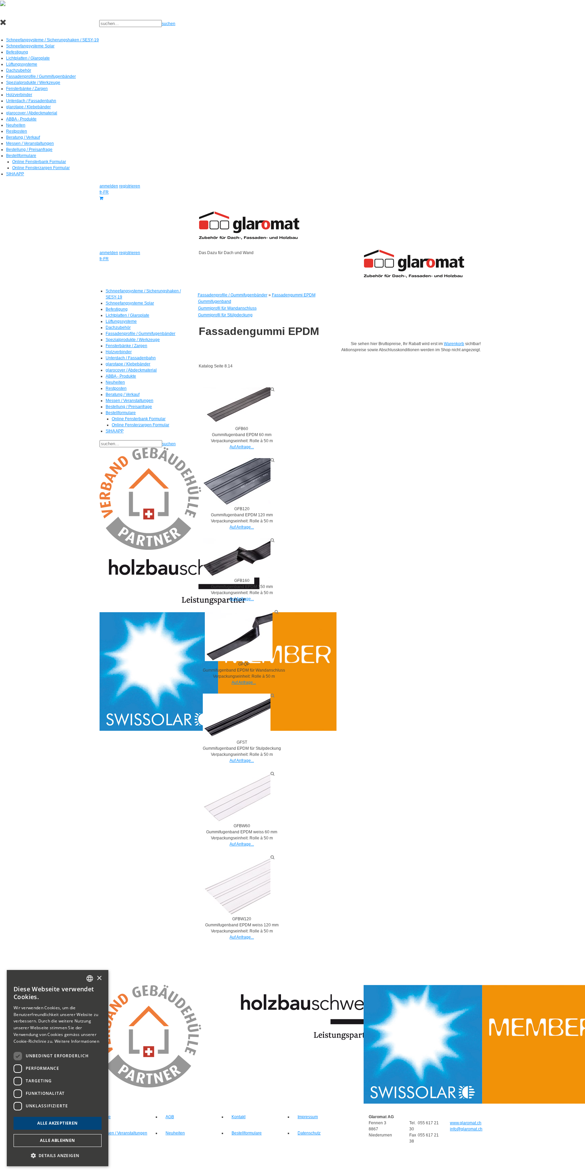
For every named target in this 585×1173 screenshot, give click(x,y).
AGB (170, 1116)
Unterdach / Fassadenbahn (31, 100)
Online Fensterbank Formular (39, 161)
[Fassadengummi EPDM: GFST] (236, 716)
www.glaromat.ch (465, 1123)
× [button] (99, 978)
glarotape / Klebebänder (28, 107)
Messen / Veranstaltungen (30, 143)
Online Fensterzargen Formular (41, 167)
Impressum (308, 1116)
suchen (168, 23)
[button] (58, 1155)
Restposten (16, 131)
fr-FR (104, 192)
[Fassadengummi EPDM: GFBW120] (236, 885)
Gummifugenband (214, 301)
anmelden (109, 186)
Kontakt (238, 1116)
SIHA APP (15, 174)
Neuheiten (15, 125)
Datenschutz (309, 1133)
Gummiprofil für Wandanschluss (227, 308)
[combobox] (89, 978)
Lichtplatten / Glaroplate (28, 58)
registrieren (129, 186)
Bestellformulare (21, 155)
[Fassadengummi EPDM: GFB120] (236, 481)
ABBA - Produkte (21, 119)
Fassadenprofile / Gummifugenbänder (41, 76)
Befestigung (17, 52)
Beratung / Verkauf (23, 137)
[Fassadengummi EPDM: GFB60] (236, 406)
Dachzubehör (18, 70)
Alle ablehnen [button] (57, 1140)
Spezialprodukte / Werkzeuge (33, 82)
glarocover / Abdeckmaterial (31, 113)
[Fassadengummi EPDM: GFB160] (236, 557)
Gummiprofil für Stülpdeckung (225, 315)
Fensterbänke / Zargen (27, 88)
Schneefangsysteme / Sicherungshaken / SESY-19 (52, 40)
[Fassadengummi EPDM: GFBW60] (236, 797)
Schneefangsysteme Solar (30, 46)
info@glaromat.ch (466, 1129)
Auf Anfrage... (242, 447)
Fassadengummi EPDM (294, 295)
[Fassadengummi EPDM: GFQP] (239, 635)
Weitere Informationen (77, 1041)
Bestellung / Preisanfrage (29, 149)
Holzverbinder (19, 94)
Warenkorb (454, 343)
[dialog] (57, 1068)
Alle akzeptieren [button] (57, 1123)
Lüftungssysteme (21, 64)
